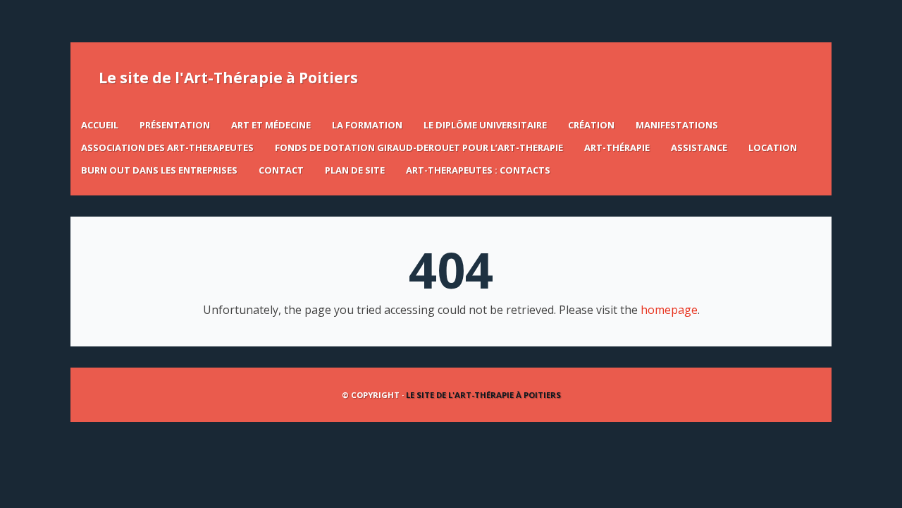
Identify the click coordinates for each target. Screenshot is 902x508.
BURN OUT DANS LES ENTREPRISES (159, 170)
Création (591, 125)
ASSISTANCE (699, 147)
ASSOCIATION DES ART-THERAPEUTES (167, 147)
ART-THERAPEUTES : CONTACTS (478, 170)
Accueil (99, 125)
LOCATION (772, 147)
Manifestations (677, 125)
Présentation (175, 125)
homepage (669, 310)
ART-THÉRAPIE (617, 147)
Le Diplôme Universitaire (485, 125)
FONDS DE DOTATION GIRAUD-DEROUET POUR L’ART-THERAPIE (419, 147)
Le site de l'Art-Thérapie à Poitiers (228, 77)
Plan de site (355, 170)
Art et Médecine (271, 125)
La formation (367, 125)
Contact (281, 170)
